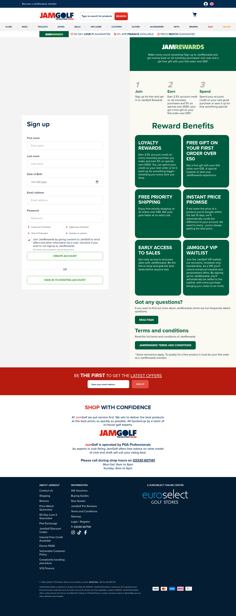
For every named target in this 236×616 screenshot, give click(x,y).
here (72, 249)
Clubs (8, 26)
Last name (33, 156)
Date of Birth (34, 174)
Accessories (157, 26)
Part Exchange (48, 523)
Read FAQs (146, 320)
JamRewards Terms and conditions (165, 345)
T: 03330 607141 (81, 527)
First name (33, 138)
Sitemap (76, 516)
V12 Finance (46, 568)
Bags (24, 26)
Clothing (116, 26)
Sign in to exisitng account (65, 280)
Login (74, 522)
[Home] (56, 16)
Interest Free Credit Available (51, 539)
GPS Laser (96, 26)
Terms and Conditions (84, 511)
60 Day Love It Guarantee (48, 516)
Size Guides (78, 501)
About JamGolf (49, 485)
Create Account (65, 256)
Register (85, 522)
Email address (35, 192)
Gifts (176, 26)
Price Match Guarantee (46, 508)
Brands (193, 26)
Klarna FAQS (47, 546)
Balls (77, 26)
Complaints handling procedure (52, 561)
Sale (210, 26)
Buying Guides (80, 496)
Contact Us (46, 491)
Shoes (61, 26)
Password (33, 210)
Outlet (227, 26)
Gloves (136, 26)
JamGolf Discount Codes (50, 530)
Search (121, 16)
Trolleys (43, 26)
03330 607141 (144, 460)
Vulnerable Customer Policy (52, 552)
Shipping (44, 496)
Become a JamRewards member (39, 4)
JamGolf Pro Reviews (84, 506)
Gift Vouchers (79, 491)
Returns (44, 501)
